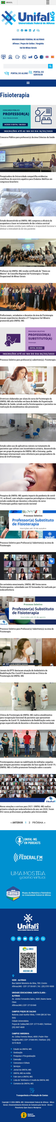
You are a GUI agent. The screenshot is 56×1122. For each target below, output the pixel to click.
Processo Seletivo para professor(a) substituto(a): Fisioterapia (28, 359)
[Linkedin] (31, 938)
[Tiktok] (34, 30)
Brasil (9, 2)
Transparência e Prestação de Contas (32, 1095)
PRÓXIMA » (38, 822)
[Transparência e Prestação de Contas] (32, 1090)
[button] (28, 82)
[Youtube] (25, 30)
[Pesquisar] (50, 66)
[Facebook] (21, 30)
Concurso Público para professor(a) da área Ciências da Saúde (27, 137)
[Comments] (38, 30)
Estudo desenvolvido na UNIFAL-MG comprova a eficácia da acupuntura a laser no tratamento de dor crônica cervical (28, 224)
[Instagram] (17, 30)
